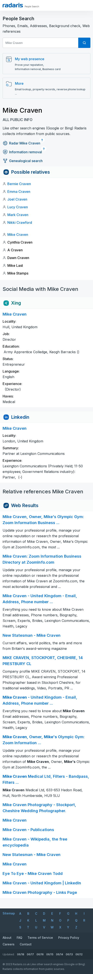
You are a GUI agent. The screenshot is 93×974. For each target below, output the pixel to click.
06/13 (69, 954)
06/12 (79, 954)
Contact (26, 944)
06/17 (30, 954)
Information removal (25, 152)
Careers (8, 944)
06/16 (40, 954)
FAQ (19, 937)
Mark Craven (17, 215)
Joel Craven (17, 199)
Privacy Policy (68, 937)
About (7, 937)
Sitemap (9, 913)
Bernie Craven (19, 184)
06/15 (49, 954)
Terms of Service (40, 937)
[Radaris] (13, 5)
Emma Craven (18, 191)
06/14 (59, 954)
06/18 (20, 954)
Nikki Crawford (19, 222)
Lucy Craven (17, 207)
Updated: (8, 954)
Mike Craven (17, 234)
